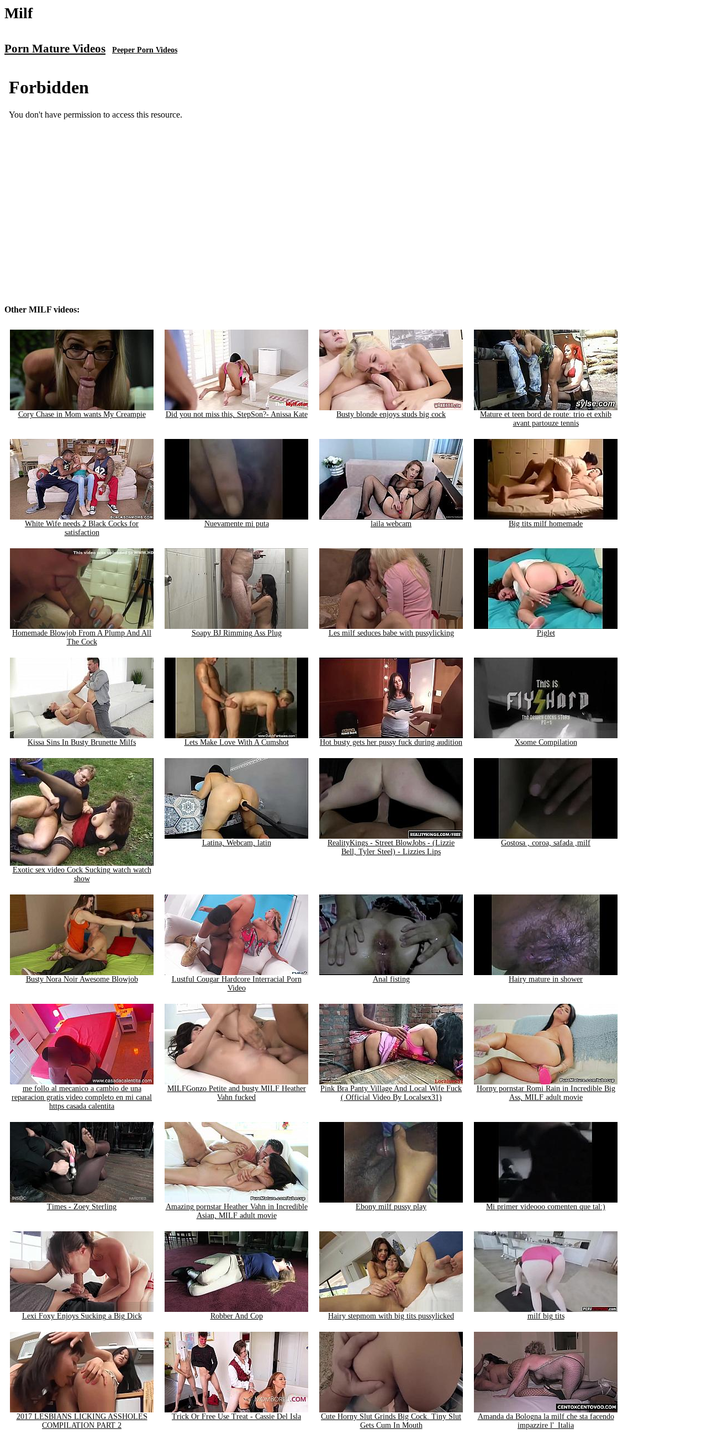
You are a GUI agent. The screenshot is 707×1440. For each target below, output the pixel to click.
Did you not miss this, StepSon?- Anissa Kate (237, 414)
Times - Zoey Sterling (82, 1207)
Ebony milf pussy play (391, 1207)
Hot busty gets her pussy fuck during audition (391, 742)
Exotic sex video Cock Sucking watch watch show (82, 874)
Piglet (546, 633)
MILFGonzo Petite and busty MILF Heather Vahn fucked (236, 1093)
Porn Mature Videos (54, 48)
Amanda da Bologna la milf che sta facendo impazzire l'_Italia (546, 1421)
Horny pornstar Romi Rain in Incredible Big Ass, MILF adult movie (546, 1093)
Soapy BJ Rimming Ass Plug (237, 633)
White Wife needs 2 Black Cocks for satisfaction (82, 528)
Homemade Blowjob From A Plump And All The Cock (81, 637)
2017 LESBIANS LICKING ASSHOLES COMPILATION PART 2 (82, 1421)
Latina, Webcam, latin (236, 843)
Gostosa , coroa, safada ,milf (545, 843)
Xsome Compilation (546, 742)
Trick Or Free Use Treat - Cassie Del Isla (236, 1416)
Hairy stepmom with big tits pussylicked (391, 1316)
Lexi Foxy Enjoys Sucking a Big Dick (82, 1316)
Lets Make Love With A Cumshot (236, 742)
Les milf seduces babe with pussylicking (391, 633)
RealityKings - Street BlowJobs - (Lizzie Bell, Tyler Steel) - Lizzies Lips (391, 847)
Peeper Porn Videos (144, 50)
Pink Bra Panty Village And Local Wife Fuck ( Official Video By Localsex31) (391, 1093)
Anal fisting (391, 979)
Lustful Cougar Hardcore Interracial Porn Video (237, 983)
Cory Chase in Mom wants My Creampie (82, 414)
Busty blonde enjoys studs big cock (391, 414)
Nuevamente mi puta (236, 524)
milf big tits (545, 1316)
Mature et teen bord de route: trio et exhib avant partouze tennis (545, 418)
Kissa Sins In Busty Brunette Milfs (82, 742)
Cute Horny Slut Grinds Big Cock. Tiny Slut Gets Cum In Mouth (391, 1421)
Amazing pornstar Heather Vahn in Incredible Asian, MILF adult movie (237, 1211)
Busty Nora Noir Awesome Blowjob (82, 979)
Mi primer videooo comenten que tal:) (545, 1207)
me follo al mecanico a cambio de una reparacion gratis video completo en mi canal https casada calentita (82, 1097)
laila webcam (391, 524)
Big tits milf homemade (546, 524)
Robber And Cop (236, 1316)
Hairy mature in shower (546, 979)
